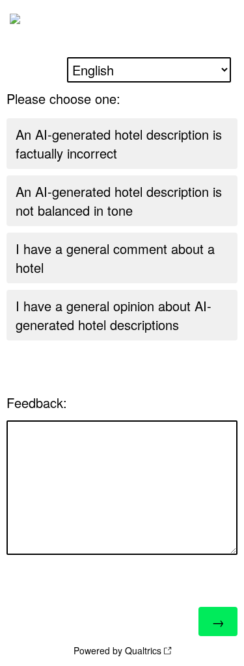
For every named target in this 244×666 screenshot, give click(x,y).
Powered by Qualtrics (117, 650)
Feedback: (37, 402)
